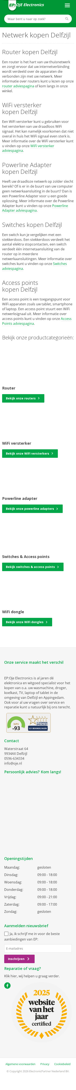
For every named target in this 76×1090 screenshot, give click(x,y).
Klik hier (10, 976)
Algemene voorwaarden (20, 1064)
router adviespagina (18, 86)
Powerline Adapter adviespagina (35, 208)
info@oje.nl (13, 763)
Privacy (44, 1064)
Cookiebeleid (62, 1064)
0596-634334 (14, 758)
